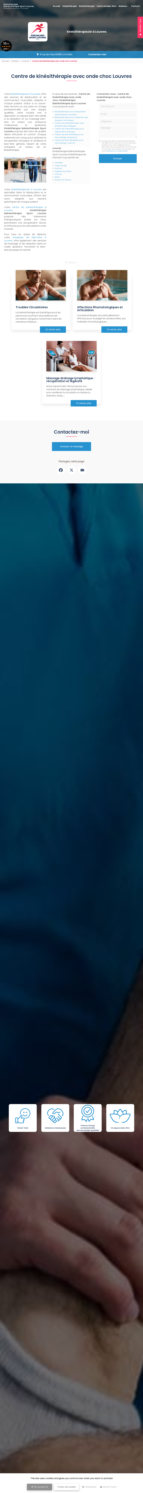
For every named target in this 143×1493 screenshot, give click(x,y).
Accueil (56, 6)
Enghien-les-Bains (63, 171)
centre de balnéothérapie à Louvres (25, 209)
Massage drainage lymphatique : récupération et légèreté (70, 379)
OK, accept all (40, 1486)
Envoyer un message (71, 446)
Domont (58, 168)
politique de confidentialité (116, 151)
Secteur (15, 61)
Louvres (25, 61)
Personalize (90, 1487)
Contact (135, 6)
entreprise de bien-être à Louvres (25, 239)
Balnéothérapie (86, 6)
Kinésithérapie (69, 6)
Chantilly (58, 162)
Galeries (122, 6)
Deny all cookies (67, 1486)
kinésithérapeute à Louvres (25, 94)
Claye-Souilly (61, 165)
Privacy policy (109, 1487)
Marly (57, 177)
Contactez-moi (97, 54)
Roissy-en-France (63, 180)
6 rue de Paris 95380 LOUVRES (56, 54)
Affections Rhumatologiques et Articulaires (100, 308)
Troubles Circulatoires (32, 307)
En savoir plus (53, 329)
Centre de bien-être (106, 6)
